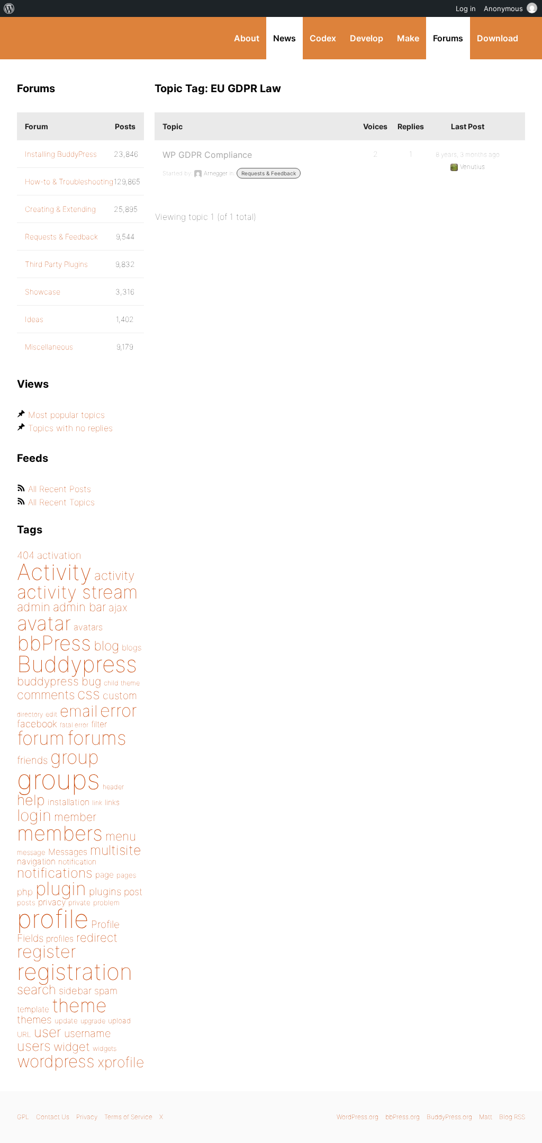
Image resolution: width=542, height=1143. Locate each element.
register (46, 951)
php (25, 891)
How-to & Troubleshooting (69, 181)
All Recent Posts (59, 489)
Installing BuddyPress (61, 153)
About (246, 38)
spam (106, 990)
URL (24, 1034)
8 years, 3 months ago (468, 154)
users (34, 1046)
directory (30, 714)
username (87, 1033)
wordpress (56, 1061)
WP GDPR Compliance (207, 154)
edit (51, 714)
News (284, 38)
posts (26, 902)
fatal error (74, 725)
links (112, 802)
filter (99, 724)
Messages (67, 851)
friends (32, 760)
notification (77, 862)
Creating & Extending (60, 208)
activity (114, 575)
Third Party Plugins (56, 264)
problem (106, 902)
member (75, 817)
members (60, 833)
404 (25, 555)
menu (120, 836)
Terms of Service (128, 1117)
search (36, 989)
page (104, 875)
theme (79, 1005)
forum (41, 738)
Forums (448, 38)
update (66, 1020)
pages (126, 875)
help (31, 800)
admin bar (79, 607)
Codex (323, 38)
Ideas (34, 319)
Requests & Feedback (268, 173)
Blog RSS (512, 1117)
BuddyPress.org (88, 38)
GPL (23, 1117)
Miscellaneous (49, 346)
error (118, 710)
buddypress (48, 681)
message (31, 852)
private (79, 902)
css (88, 694)
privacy (52, 902)
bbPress (54, 643)
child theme (122, 683)
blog (106, 646)
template (33, 1009)
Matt (485, 1117)
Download (497, 38)
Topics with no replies (70, 428)
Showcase (42, 291)
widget (71, 1046)
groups (58, 779)
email (78, 710)
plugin (60, 888)
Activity (54, 571)
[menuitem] (9, 8)
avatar (44, 623)
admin (33, 607)
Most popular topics (66, 414)
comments (46, 694)
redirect (97, 937)
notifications (55, 872)
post (133, 891)
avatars (88, 627)
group (74, 757)
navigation (36, 861)
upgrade (92, 1021)
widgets (104, 1048)
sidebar (75, 990)
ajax (118, 607)
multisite (115, 850)
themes (34, 1019)
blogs (131, 647)
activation (59, 555)
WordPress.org (357, 1117)
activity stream (77, 592)
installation (68, 802)
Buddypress (77, 663)
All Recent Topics (61, 502)
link (97, 803)
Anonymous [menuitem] (503, 8)
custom (120, 695)
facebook (37, 723)
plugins (105, 891)
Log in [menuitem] (466, 8)
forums (97, 737)
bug (91, 681)
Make (408, 38)
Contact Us (52, 1117)
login (34, 815)
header (113, 787)
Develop (366, 38)
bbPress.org (402, 1117)
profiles (60, 938)
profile (52, 919)
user (47, 1032)
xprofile (120, 1061)
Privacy (86, 1117)
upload (119, 1020)
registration (74, 971)
